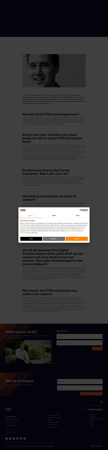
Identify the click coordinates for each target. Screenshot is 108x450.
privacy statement (71, 230)
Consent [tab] (30, 215)
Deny (31, 238)
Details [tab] (54, 215)
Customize (53, 238)
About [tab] (77, 215)
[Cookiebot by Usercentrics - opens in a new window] (81, 210)
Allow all (76, 238)
